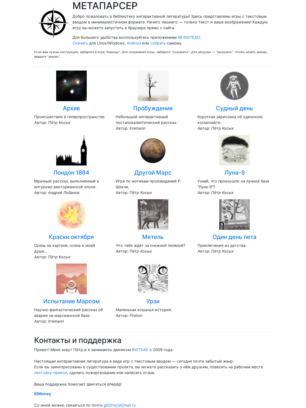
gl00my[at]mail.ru (120, 405)
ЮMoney (42, 393)
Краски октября (71, 236)
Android (134, 43)
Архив (71, 108)
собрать (158, 43)
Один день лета (235, 236)
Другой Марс (153, 172)
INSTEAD (140, 349)
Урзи (152, 301)
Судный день (234, 108)
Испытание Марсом (71, 301)
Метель (153, 236)
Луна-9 (234, 172)
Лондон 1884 (71, 172)
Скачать (80, 43)
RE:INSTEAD (189, 37)
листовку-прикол (50, 372)
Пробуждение (153, 108)
